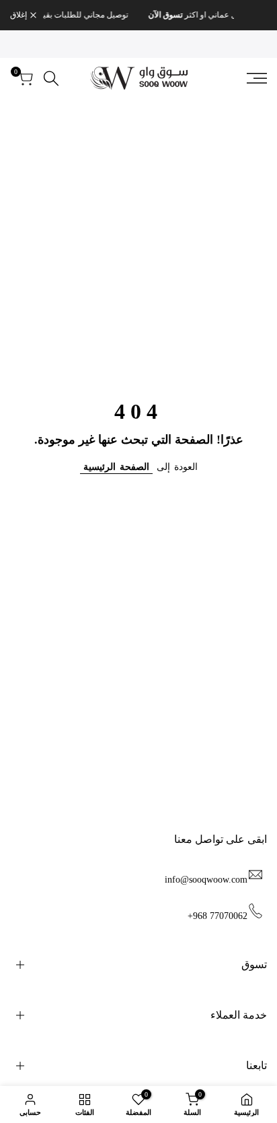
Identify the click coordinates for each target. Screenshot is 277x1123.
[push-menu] (257, 78)
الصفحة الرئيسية (116, 467)
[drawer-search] (51, 78)
